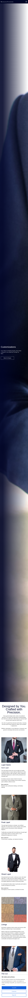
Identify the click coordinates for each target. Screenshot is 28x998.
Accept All (14, 987)
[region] (14, 986)
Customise (14, 991)
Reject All (14, 995)
